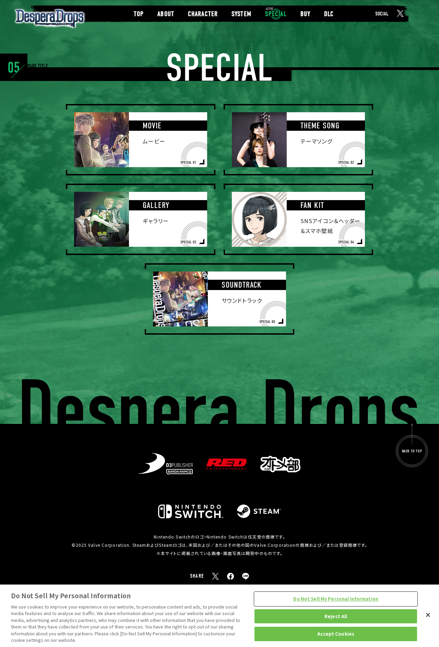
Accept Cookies (335, 634)
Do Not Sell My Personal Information (335, 599)
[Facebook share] (230, 576)
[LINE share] (245, 576)
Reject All (335, 616)
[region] (219, 616)
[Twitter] (400, 13)
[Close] (428, 614)
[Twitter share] (215, 576)
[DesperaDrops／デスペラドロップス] (50, 18)
